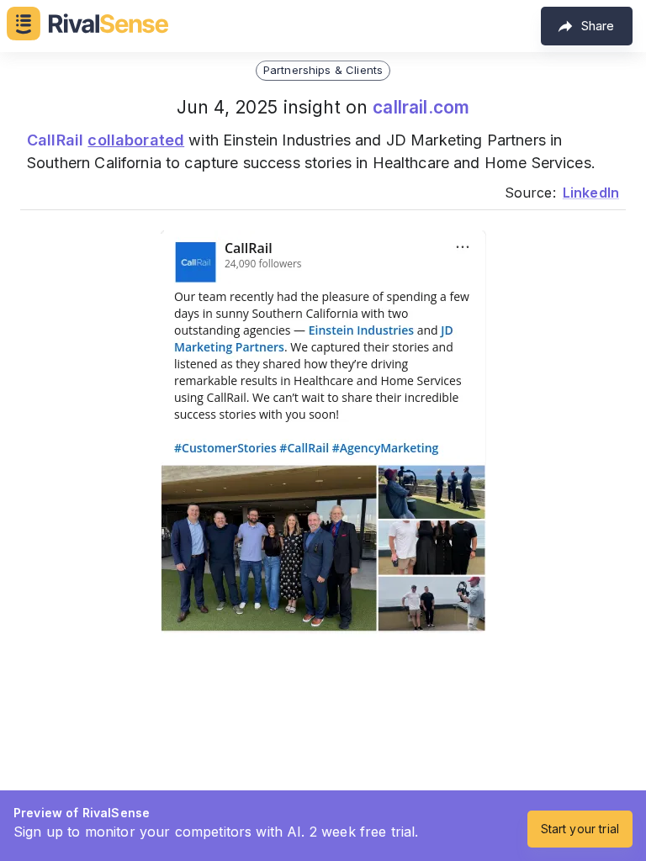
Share (597, 26)
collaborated (135, 140)
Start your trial (580, 828)
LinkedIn (591, 192)
